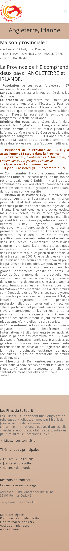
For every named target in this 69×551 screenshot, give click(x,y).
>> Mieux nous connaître (17, 440)
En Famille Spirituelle (18, 459)
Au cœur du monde (16, 468)
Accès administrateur (15, 525)
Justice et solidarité (17, 463)
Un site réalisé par (17, 522)
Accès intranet (10, 529)
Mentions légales (12, 515)
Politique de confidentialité (19, 518)
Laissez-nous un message (18, 485)
